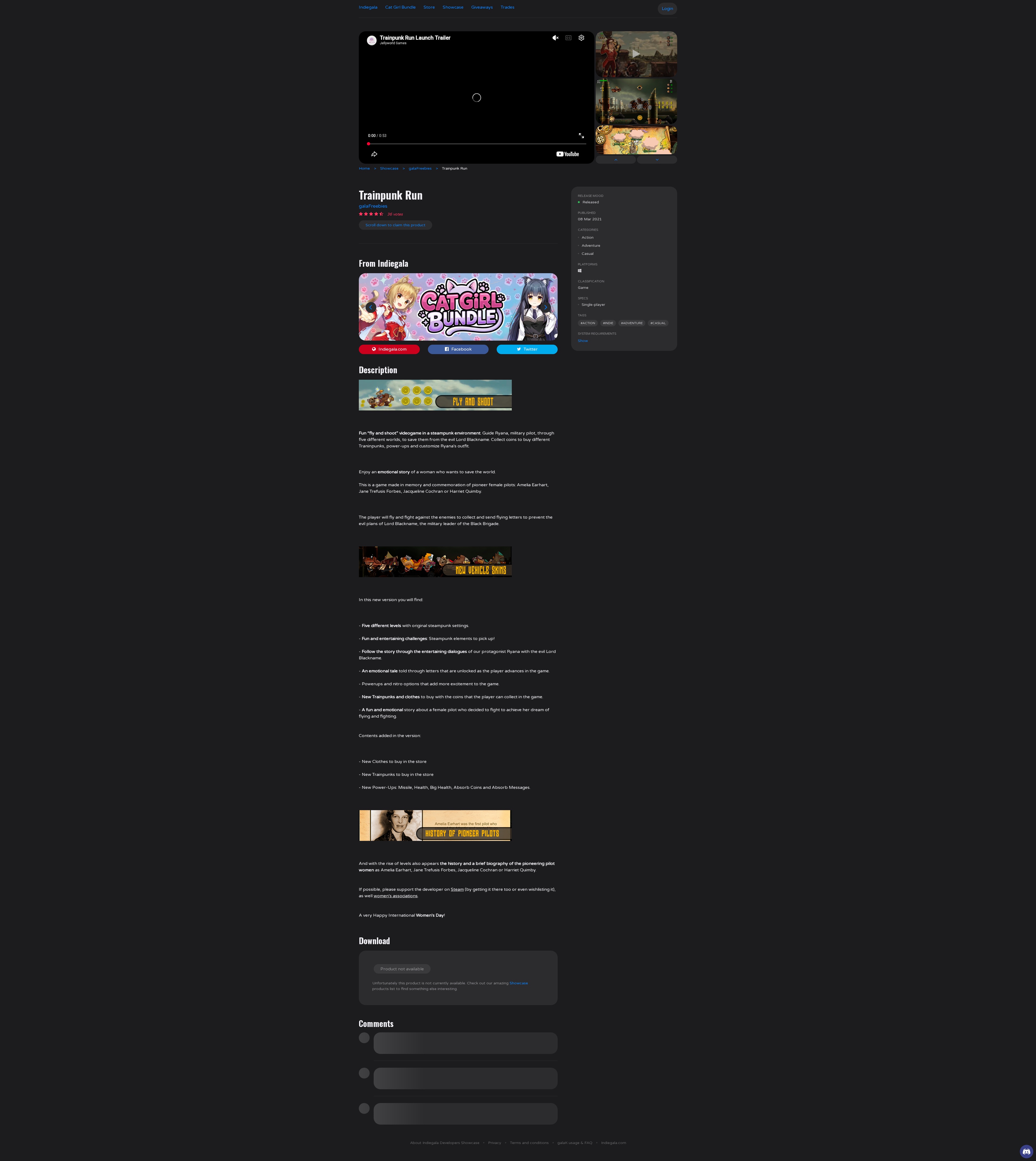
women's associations (396, 896)
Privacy (494, 1143)
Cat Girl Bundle (400, 7)
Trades (507, 7)
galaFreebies (420, 168)
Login (667, 8)
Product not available (402, 969)
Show (583, 340)
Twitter (531, 349)
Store (429, 7)
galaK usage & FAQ (574, 1143)
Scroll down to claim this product (395, 225)
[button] (371, 307)
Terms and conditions (529, 1143)
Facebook (461, 349)
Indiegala (368, 7)
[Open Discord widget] (1026, 1151)
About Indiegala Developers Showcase (444, 1143)
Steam (457, 889)
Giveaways (482, 7)
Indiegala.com (393, 349)
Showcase (453, 7)
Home (364, 168)
